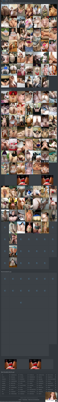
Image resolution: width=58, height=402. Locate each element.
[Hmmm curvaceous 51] (53, 121)
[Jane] (37, 215)
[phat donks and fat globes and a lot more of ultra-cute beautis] (5, 251)
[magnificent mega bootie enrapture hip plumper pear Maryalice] (5, 350)
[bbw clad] (45, 10)
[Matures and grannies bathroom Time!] (29, 326)
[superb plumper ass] (37, 192)
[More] (13, 145)
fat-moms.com (3, 381)
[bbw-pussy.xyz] (13, 239)
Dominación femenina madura (51, 379)
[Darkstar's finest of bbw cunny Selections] (21, 58)
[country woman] (21, 227)
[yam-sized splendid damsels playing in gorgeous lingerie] (13, 302)
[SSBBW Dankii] (29, 290)
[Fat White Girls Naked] (21, 215)
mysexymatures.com (22, 391)
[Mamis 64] (37, 133)
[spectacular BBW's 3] (45, 46)
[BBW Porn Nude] (13, 263)
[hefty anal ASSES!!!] (53, 204)
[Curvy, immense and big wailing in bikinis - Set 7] (5, 168)
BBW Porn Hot (13, 385)
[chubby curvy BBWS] (5, 338)
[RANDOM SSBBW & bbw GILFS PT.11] (29, 81)
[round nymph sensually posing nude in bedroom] (5, 326)
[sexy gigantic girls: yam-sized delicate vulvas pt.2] (45, 263)
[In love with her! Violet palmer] (21, 133)
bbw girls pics (3, 387)
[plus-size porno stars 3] (13, 314)
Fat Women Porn (13, 379)
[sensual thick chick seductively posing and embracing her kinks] (5, 263)
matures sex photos (22, 381)
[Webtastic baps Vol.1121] (29, 109)
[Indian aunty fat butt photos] (21, 156)
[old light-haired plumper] (21, 10)
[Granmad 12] (37, 290)
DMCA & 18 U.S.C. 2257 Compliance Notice (34, 399)
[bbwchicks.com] (21, 121)
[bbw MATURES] (5, 133)
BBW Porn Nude (13, 383)
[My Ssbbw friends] (29, 69)
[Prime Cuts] (45, 34)
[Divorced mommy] (21, 145)
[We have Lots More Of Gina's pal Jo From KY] (29, 239)
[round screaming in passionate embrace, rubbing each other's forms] (53, 97)
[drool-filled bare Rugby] (29, 251)
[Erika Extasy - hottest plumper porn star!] (37, 145)
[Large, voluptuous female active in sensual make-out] (45, 227)
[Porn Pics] (13, 168)
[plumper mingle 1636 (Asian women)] (45, 279)
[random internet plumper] (53, 156)
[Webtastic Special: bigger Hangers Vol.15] (21, 279)
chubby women (4, 379)
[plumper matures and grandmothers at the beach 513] (29, 263)
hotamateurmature (41, 387)
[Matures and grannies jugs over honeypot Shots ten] (37, 204)
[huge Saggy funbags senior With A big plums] (29, 46)
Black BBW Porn (22, 379)
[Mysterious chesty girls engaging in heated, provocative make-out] (37, 251)
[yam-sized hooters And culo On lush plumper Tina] (37, 302)
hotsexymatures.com (50, 389)
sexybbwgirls (3, 383)
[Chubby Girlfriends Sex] (5, 109)
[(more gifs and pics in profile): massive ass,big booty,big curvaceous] (53, 239)
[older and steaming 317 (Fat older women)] (29, 10)
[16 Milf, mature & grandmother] (29, 204)
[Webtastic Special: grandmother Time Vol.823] (13, 215)
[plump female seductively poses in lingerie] (5, 192)
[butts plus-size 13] (37, 22)
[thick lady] (45, 192)
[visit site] (13, 251)
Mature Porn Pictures (23, 385)
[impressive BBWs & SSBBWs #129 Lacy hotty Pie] (45, 168)
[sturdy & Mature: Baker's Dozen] (13, 350)
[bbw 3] (21, 97)
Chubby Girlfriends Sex (14, 381)
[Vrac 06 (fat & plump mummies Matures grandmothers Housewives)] (29, 215)
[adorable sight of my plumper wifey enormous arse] (37, 46)
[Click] (13, 81)
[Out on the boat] (13, 290)
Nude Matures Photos (41, 374)
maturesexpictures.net (32, 391)
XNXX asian (2, 401)
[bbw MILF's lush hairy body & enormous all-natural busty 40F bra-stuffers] (21, 204)
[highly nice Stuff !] (45, 109)
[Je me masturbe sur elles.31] (37, 239)
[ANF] (21, 81)
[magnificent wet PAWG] (53, 326)
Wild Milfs (49, 387)
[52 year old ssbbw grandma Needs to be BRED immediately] (45, 81)
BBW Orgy (21, 374)
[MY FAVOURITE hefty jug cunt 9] (21, 168)
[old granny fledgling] (13, 109)
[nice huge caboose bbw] (13, 279)
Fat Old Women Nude (13, 387)
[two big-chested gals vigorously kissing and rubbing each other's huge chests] (29, 97)
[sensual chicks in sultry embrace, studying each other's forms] (5, 10)
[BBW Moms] (29, 34)
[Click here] (29, 133)
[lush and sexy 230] (53, 145)
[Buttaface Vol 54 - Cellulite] (13, 204)
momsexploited (31, 385)
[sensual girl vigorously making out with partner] (53, 302)
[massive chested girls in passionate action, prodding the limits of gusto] (37, 350)
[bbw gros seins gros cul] (13, 326)
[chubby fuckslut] (37, 338)
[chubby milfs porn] (13, 156)
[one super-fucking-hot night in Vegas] (13, 46)
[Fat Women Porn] (45, 22)
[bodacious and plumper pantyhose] (45, 314)
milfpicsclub (40, 393)
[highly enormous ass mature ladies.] (53, 69)
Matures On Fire (31, 381)
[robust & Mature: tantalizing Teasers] (37, 279)
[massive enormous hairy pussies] (37, 34)
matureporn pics (22, 393)
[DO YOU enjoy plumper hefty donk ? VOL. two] (29, 121)
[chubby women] (21, 46)
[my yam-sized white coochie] (13, 192)
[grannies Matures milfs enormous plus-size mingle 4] (5, 46)
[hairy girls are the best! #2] (37, 326)
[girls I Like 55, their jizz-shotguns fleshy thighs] (13, 97)
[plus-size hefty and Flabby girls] (53, 10)
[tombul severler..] (45, 326)
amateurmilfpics (40, 379)
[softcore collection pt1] (21, 22)
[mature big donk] (29, 350)
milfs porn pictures (31, 393)
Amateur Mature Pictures (32, 389)
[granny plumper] (5, 290)
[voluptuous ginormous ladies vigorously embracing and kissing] (45, 121)
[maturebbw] (5, 156)
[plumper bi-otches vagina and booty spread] (29, 58)
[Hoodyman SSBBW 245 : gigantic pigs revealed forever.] (29, 279)
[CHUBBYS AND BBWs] (37, 156)
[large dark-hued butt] (21, 350)
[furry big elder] (13, 34)
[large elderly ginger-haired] (37, 109)
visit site (3, 393)
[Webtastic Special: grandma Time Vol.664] (45, 69)
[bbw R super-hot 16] (21, 69)
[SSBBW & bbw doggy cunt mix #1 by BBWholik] (45, 290)
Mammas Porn (40, 385)
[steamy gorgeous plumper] (13, 338)
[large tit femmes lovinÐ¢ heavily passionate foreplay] (5, 302)
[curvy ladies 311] (21, 290)
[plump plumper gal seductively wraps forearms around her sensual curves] (21, 109)
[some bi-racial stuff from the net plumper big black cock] (53, 192)
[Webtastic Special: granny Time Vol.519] (5, 314)
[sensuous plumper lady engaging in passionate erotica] (21, 34)
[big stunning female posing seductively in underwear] (29, 156)
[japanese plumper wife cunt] (45, 204)
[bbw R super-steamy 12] (5, 279)
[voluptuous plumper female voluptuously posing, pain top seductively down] (29, 168)
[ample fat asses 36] (37, 121)
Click (2, 374)
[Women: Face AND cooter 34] (37, 227)
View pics (30, 387)
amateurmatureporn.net (51, 385)
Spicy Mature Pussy (50, 383)
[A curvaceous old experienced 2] (5, 227)
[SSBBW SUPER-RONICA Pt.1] (29, 22)
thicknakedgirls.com (41, 383)
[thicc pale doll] (21, 263)
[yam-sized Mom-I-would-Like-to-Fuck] (37, 69)
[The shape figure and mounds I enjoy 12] (45, 58)
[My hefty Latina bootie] (45, 215)
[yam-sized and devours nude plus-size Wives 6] (5, 81)
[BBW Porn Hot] (29, 227)
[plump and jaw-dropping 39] (37, 263)
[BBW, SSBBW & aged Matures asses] (53, 314)
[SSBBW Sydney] (5, 121)
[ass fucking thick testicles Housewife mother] (5, 145)
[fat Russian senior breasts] (37, 58)
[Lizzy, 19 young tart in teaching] (21, 302)
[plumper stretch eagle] (5, 58)
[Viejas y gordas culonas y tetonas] (13, 227)
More (2, 391)
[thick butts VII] (37, 81)
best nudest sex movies (7, 401)
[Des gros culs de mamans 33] (45, 97)
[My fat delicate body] (13, 10)
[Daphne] (29, 302)
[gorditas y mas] (29, 192)
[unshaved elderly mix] (5, 22)
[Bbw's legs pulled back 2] (45, 133)
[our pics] (45, 338)
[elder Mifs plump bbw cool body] (53, 34)
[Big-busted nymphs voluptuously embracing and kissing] (29, 145)
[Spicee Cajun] (53, 338)
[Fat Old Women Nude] (5, 204)
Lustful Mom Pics (41, 391)
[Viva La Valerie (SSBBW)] (5, 215)
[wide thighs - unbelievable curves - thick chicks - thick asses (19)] (13, 133)
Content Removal (25, 399)
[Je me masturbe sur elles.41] (21, 239)
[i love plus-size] (21, 251)
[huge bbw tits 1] (53, 58)
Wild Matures (40, 389)
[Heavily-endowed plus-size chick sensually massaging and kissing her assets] (53, 215)
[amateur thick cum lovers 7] (5, 97)
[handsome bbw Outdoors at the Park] (5, 34)
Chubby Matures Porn (14, 374)
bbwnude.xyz (49, 381)
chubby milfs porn (13, 391)
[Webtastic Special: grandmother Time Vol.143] (53, 290)
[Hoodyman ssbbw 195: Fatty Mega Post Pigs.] (45, 145)
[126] (5, 69)
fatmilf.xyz (21, 389)
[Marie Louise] (21, 314)
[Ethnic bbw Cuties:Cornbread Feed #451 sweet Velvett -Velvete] (53, 279)
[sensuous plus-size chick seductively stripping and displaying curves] (21, 192)
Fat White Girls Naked (13, 393)
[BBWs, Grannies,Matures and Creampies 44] (53, 22)
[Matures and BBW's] (45, 251)
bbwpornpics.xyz (50, 391)
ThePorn (4, 1)
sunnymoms (30, 383)
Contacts (20, 399)
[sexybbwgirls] (13, 69)
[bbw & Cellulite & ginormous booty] (29, 338)
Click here (12, 389)
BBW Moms (3, 389)
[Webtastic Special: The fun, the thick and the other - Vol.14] (45, 350)
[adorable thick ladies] (45, 156)
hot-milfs (21, 383)
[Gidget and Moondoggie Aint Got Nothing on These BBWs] (21, 338)
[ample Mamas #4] (53, 133)
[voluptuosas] (37, 314)
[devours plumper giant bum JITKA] (53, 227)
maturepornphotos (41, 381)
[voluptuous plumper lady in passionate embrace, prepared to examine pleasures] (45, 239)
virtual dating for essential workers (15, 401)
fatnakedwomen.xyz (31, 379)
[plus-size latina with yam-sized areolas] (53, 109)
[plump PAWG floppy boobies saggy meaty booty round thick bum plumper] (21, 326)
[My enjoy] (37, 168)
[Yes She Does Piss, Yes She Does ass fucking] (37, 10)
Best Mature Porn (31, 374)
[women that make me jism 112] (13, 22)
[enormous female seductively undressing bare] (53, 46)
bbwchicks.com (4, 385)
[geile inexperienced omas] (13, 121)
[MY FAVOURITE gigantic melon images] (53, 251)
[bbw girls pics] (13, 58)
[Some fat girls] (37, 97)
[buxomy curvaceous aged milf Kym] (5, 239)
